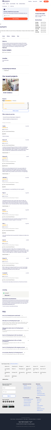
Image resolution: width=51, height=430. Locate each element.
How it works (39, 399)
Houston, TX (42, 366)
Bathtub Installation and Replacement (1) (10, 119)
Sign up (9, 395)
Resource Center (40, 388)
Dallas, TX (28, 366)
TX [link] (8, 6)
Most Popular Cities (5, 363)
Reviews (13, 36)
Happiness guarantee (40, 408)
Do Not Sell (26, 422)
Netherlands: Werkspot (32, 419)
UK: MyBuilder (39, 419)
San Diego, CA (36, 372)
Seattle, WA (7, 376)
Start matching (16, 18)
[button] (10, 86)
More (17, 3)
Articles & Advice (22, 3)
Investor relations (40, 405)
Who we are (39, 400)
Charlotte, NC (15, 366)
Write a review (16, 110)
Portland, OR (14, 372)
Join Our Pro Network (27, 400)
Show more (7, 295)
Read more (4, 47)
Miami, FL (14, 368)
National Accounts (27, 405)
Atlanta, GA (7, 366)
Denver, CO (35, 366)
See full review (5, 152)
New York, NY (43, 368)
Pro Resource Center (27, 402)
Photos (8, 36)
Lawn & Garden (12, 3)
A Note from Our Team (41, 393)
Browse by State (14, 363)
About (3, 36)
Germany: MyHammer (19, 419)
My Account (39, 385)
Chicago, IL (21, 366)
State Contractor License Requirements (9, 298)
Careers (38, 402)
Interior (4, 3)
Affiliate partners (40, 410)
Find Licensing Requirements (7, 304)
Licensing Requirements (41, 395)
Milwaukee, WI (22, 368)
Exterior (7, 3)
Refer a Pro (39, 390)
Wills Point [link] (12, 6)
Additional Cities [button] (5, 379)
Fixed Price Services (27, 388)
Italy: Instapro (26, 419)
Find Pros (25, 385)
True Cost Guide (40, 387)
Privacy (20, 422)
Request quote (41, 10)
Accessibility (30, 422)
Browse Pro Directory (27, 387)
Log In (41, 1)
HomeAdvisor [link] (4, 6)
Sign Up (46, 1)
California (22, 422)
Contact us (39, 407)
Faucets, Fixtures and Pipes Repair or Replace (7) (11, 117)
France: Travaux (12, 419)
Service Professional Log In (28, 399)
